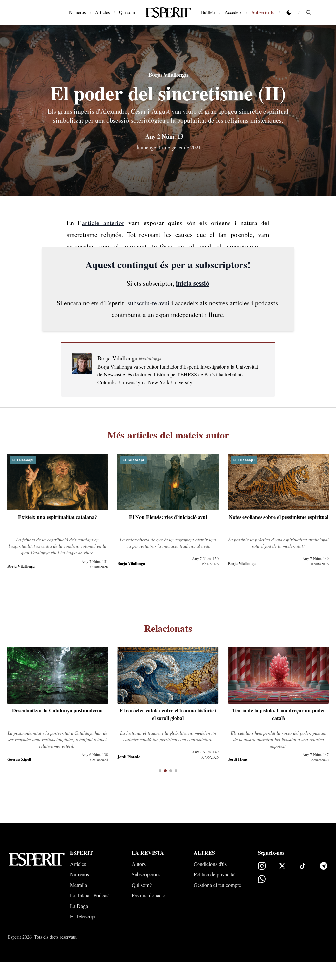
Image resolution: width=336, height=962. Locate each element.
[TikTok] (302, 866)
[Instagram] (262, 866)
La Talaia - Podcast (90, 895)
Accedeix (233, 12)
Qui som (127, 12)
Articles (102, 12)
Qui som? (142, 884)
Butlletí (208, 12)
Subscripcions (146, 874)
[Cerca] (309, 12)
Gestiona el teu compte (217, 884)
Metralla (78, 884)
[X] (282, 866)
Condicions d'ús (210, 863)
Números (77, 12)
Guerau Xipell (19, 759)
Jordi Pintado (128, 756)
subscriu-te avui (148, 302)
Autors (139, 863)
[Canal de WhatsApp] (262, 879)
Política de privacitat (215, 874)
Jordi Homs (238, 759)
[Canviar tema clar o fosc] (289, 12)
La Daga (79, 905)
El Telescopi (82, 916)
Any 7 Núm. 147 (315, 754)
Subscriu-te (263, 12)
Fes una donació (148, 895)
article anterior (103, 222)
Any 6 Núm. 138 (94, 754)
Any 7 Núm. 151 (94, 561)
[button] (160, 770)
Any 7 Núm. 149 (315, 558)
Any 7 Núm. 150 (205, 558)
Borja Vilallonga (168, 74)
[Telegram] (323, 866)
